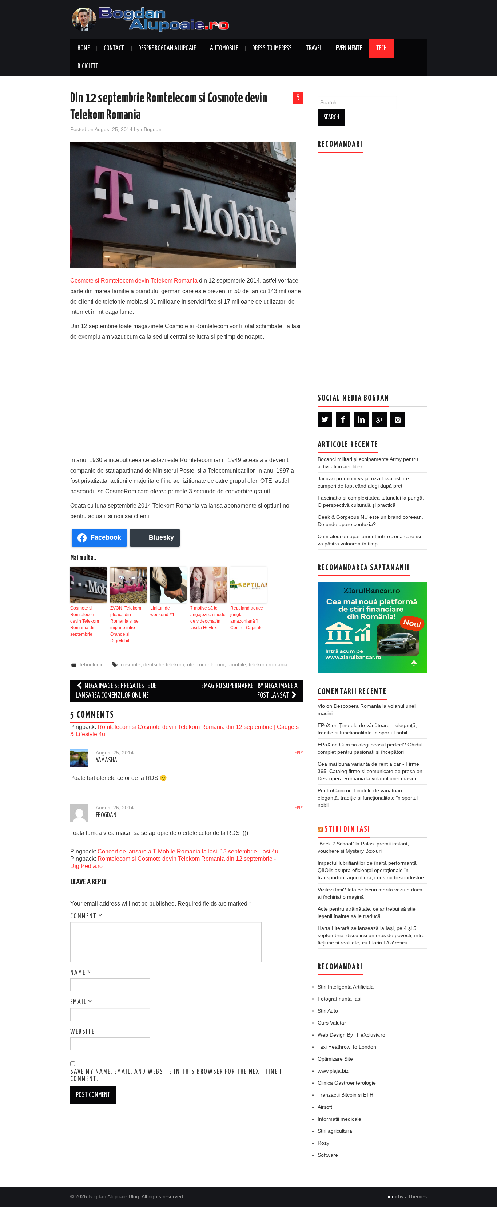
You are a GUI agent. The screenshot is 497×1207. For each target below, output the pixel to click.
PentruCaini (331, 790)
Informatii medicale (339, 1119)
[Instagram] (397, 419)
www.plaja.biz (333, 1071)
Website (82, 1032)
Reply (298, 753)
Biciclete (87, 66)
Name (80, 973)
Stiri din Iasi (347, 829)
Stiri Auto (328, 1011)
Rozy (323, 1143)
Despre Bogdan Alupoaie (167, 48)
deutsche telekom (163, 664)
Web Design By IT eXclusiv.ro (351, 1035)
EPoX (324, 725)
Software (328, 1155)
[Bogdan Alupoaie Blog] (152, 19)
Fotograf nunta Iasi (339, 999)
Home (83, 48)
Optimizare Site (335, 1059)
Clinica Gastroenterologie (347, 1083)
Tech (381, 48)
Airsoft (325, 1107)
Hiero (390, 1196)
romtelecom (210, 664)
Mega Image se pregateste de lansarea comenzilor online (116, 691)
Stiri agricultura (335, 1131)
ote (190, 664)
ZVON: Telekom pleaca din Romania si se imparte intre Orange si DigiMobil (125, 624)
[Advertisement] (186, 397)
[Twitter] (325, 419)
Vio (321, 706)
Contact (114, 48)
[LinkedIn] (361, 419)
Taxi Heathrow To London (347, 1047)
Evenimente (349, 48)
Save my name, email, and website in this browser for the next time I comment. (176, 1075)
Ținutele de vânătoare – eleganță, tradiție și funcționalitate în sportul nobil (368, 798)
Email (81, 1002)
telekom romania (268, 664)
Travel (314, 48)
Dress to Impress (272, 48)
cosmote (130, 664)
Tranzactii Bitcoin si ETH (345, 1095)
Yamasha (106, 760)
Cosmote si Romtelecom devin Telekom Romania (134, 280)
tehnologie (92, 664)
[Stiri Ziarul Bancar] (372, 627)
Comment (86, 916)
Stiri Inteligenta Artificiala (346, 987)
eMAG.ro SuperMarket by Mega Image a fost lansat (249, 691)
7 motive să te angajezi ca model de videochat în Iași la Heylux (208, 618)
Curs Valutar (332, 1023)
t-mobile (236, 664)
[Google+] (379, 419)
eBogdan (151, 129)
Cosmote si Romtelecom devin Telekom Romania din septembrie (84, 621)
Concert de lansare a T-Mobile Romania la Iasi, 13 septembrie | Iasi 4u (188, 851)
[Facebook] (343, 419)
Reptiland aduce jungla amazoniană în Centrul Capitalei (247, 618)
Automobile (224, 48)
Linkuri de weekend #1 (162, 611)
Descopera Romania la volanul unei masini (367, 778)
